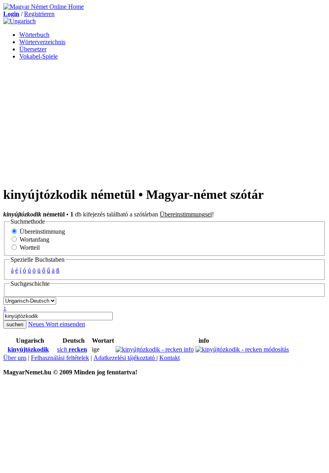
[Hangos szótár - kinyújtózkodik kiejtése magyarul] (5, 349)
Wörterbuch (34, 34)
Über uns (14, 357)
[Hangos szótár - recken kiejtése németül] (54, 349)
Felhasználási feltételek (60, 357)
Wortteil (29, 247)
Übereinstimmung (41, 231)
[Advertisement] (164, 123)
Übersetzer (33, 49)
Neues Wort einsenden (56, 324)
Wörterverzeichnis (42, 41)
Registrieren (39, 13)
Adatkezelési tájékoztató (124, 357)
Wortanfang (33, 239)
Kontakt (169, 357)
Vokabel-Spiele (38, 56)
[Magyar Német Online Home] (43, 6)
